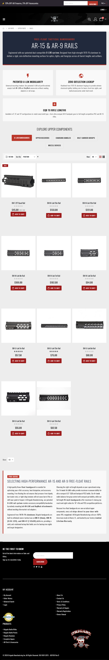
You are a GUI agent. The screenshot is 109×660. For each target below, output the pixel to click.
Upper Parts (22, 28)
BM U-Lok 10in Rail (53, 421)
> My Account (7, 595)
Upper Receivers (42, 138)
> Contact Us (60, 598)
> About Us (59, 595)
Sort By (18, 157)
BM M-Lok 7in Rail (54, 275)
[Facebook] (34, 566)
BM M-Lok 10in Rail (89, 203)
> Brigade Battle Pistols (10, 632)
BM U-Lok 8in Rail (89, 348)
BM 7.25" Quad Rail (18, 203)
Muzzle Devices (54, 145)
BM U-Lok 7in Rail (18, 348)
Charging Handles (63, 138)
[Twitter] (36, 566)
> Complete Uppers (9, 639)
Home (4, 28)
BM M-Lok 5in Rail (89, 275)
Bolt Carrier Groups (86, 138)
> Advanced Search (8, 601)
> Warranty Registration (63, 611)
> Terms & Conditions (62, 601)
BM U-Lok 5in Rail (18, 421)
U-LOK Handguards (22, 137)
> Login (5, 604)
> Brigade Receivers (9, 635)
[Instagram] (39, 566)
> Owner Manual (61, 614)
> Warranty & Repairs (62, 608)
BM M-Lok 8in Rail (18, 275)
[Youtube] (42, 566)
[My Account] (95, 19)
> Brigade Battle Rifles (10, 629)
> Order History (7, 598)
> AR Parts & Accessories (10, 642)
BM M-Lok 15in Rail (53, 203)
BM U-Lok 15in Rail (53, 348)
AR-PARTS (11, 28)
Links (102, 9)
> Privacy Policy (61, 604)
